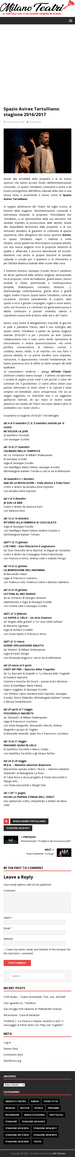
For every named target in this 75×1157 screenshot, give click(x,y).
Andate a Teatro (15, 1101)
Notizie (24, 1108)
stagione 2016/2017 (17, 828)
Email (7, 928)
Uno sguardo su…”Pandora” (20, 1003)
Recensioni (12, 1114)
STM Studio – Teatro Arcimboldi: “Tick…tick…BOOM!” (35, 997)
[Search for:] (37, 976)
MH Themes (59, 1153)
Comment (9, 890)
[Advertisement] (37, 67)
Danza (35, 1101)
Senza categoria (34, 1114)
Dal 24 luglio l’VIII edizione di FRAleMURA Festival (32, 1009)
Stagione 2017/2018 (17, 1134)
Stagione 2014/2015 (33, 1121)
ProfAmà (53, 1108)
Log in (7, 1042)
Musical (10, 1108)
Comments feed (13, 1054)
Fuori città (51, 1101)
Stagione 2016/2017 (45, 1128)
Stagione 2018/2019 (45, 1134)
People (38, 1108)
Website (8, 938)
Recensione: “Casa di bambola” (22, 1015)
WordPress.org (12, 1060)
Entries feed (11, 1048)
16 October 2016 (15, 121)
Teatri (37, 1141)
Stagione (11, 1121)
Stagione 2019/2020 (17, 1141)
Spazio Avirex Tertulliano (29, 821)
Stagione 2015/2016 (17, 1128)
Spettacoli (56, 1114)
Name (8, 917)
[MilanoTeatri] (37, 15)
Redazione (35, 121)
